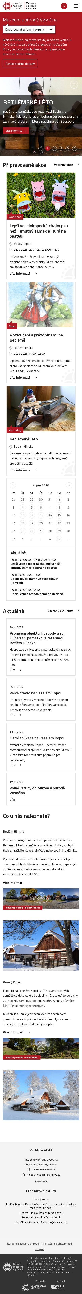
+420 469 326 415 (43, 1169)
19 (32, 523)
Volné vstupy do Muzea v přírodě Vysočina (37, 790)
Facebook (41, 1181)
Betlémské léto (24, 438)
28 (23, 499)
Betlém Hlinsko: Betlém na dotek (41, 1217)
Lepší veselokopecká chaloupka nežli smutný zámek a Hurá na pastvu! (39, 231)
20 (41, 523)
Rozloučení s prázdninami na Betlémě (36, 337)
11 (23, 515)
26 (32, 531)
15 (59, 515)
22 (59, 523)
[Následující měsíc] (69, 485)
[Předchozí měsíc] (13, 485)
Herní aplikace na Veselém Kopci (37, 738)
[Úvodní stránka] (19, 6)
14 (50, 515)
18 (23, 523)
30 (41, 499)
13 (41, 515)
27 (41, 531)
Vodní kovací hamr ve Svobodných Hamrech (41, 1222)
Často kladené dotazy (20, 63)
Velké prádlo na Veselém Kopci (35, 693)
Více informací (14, 131)
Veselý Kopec (41, 1199)
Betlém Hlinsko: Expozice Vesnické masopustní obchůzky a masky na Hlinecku (41, 1206)
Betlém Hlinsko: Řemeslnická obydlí (41, 1213)
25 (23, 531)
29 (32, 499)
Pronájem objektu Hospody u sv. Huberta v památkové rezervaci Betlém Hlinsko (37, 638)
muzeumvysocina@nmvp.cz (44, 1174)
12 (32, 515)
